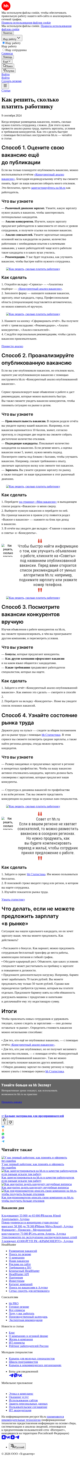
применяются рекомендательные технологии (32, 1418)
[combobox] (17, 1446)
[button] (5, 74)
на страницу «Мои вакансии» (38, 501)
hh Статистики (51, 734)
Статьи (5, 90)
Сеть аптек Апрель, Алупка (48, 1233)
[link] (7, 66)
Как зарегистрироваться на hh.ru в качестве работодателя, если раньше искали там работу (38, 1179)
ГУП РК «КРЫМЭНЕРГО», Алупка (50, 1241)
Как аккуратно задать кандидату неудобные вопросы (35, 1187)
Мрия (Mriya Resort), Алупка (55, 1226)
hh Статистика (36, 874)
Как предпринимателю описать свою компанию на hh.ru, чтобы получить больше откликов (37, 1199)
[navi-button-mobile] (5, 86)
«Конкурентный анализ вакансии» (40, 288)
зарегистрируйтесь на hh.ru (48, 187)
